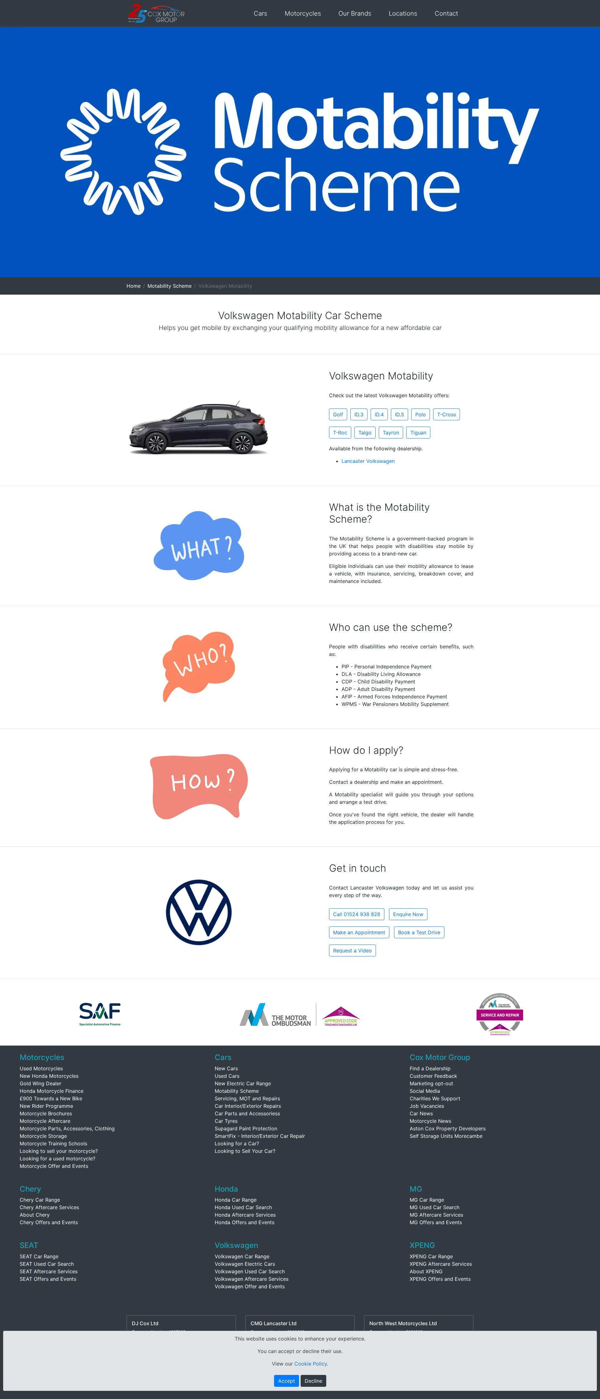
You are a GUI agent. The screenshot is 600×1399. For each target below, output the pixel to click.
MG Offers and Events (436, 1222)
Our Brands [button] (354, 13)
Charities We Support (435, 1098)
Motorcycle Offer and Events (54, 1166)
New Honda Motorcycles (49, 1076)
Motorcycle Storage (43, 1136)
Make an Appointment (359, 932)
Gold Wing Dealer (40, 1083)
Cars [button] (260, 13)
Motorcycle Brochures (46, 1113)
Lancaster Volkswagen (368, 461)
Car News (421, 1113)
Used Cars (227, 1076)
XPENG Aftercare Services (441, 1264)
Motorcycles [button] (303, 13)
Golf (338, 414)
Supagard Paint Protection (246, 1128)
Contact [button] (446, 13)
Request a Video (352, 950)
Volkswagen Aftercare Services (251, 1279)
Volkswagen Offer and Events (250, 1286)
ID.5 (399, 414)
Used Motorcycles (41, 1068)
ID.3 (358, 414)
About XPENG (426, 1271)
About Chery (35, 1215)
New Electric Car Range (243, 1083)
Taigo (365, 432)
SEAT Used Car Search (47, 1264)
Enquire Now (408, 914)
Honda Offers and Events (244, 1222)
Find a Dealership (430, 1068)
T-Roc (340, 432)
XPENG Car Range (431, 1256)
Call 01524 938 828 (356, 914)
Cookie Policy (310, 1364)
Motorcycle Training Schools (53, 1143)
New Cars (226, 1068)
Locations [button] (403, 13)
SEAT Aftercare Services (49, 1271)
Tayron (391, 432)
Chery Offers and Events (49, 1222)
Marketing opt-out (431, 1083)
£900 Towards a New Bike (51, 1098)
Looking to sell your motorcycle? (59, 1151)
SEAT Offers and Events (48, 1279)
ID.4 (379, 414)
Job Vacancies (427, 1106)
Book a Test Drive (419, 932)
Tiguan (418, 432)
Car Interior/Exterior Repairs (248, 1106)
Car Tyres (226, 1121)
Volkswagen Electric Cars (245, 1264)
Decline (313, 1381)
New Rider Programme (46, 1106)
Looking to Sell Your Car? (245, 1151)
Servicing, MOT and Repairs (247, 1098)
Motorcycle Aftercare (45, 1121)
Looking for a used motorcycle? (57, 1158)
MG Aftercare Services (436, 1215)
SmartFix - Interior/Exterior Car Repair (260, 1136)
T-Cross (446, 414)
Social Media (425, 1091)
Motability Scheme (170, 286)
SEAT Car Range (39, 1256)
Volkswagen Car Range (242, 1256)
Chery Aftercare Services (49, 1207)
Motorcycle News (430, 1121)
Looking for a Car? (237, 1143)
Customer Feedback (433, 1076)
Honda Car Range (236, 1200)
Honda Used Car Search (243, 1207)
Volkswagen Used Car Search (250, 1271)
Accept (286, 1381)
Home (134, 286)
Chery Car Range (40, 1200)
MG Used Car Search (434, 1207)
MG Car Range (427, 1200)
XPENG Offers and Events (440, 1279)
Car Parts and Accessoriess (247, 1113)
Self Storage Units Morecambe (446, 1136)
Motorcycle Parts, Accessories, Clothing (67, 1128)
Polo (420, 414)
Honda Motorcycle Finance (51, 1091)
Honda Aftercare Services (245, 1215)
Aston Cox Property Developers (448, 1128)
